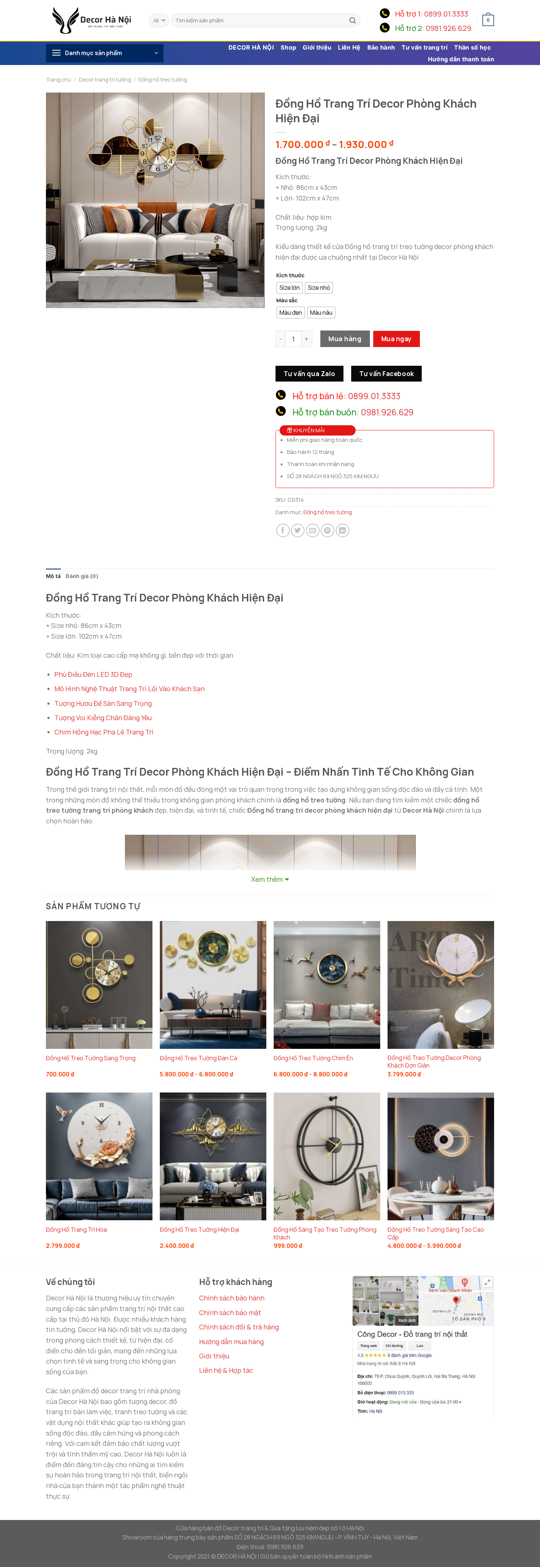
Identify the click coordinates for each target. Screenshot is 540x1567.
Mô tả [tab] (53, 576)
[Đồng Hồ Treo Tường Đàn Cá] (213, 985)
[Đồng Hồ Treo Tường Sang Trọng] (99, 985)
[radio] (289, 287)
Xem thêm (267, 879)
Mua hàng (344, 338)
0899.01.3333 (446, 14)
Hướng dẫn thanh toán (461, 59)
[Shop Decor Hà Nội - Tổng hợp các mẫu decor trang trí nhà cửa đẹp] (92, 20)
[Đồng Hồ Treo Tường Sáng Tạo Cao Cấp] (441, 1156)
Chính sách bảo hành (231, 1297)
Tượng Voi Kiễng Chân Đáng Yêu (103, 717)
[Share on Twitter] (298, 530)
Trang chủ (58, 79)
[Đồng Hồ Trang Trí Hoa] (99, 1156)
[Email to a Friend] (313, 530)
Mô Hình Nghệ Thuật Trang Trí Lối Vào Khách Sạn (129, 688)
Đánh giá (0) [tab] (82, 576)
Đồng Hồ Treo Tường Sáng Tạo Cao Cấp (436, 1233)
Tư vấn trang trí (424, 47)
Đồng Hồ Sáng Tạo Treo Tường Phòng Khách (325, 1233)
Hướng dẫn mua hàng (231, 1341)
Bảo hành (381, 47)
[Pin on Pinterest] (327, 530)
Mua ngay (396, 338)
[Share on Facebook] (283, 530)
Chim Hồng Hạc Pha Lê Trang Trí (104, 731)
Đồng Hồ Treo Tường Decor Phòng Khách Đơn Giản (434, 1061)
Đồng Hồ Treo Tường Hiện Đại (199, 1230)
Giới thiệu (317, 47)
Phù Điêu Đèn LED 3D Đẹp (93, 674)
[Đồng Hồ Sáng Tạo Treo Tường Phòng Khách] (327, 1156)
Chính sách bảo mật (230, 1312)
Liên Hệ (349, 47)
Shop (288, 47)
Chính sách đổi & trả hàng (239, 1326)
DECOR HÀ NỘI (251, 47)
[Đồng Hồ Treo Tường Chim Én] (327, 985)
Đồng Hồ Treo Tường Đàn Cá (198, 1058)
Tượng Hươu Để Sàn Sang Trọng (103, 703)
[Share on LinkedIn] (342, 530)
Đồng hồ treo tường (162, 79)
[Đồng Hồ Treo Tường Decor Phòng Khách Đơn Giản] (441, 985)
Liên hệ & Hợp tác (226, 1370)
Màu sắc (287, 300)
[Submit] (353, 20)
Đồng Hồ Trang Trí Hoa (76, 1230)
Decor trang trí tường (105, 79)
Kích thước (290, 275)
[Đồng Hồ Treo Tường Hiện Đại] (213, 1156)
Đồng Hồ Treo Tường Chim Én (313, 1058)
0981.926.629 (448, 28)
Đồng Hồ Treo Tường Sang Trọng (91, 1058)
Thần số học (472, 47)
